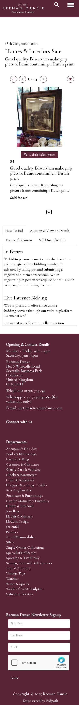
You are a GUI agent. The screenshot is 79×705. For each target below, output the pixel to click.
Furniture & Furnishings (24, 495)
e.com (40, 408)
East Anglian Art (18, 490)
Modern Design (17, 521)
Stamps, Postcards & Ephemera (29, 563)
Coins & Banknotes (20, 480)
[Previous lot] (22, 79)
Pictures (12, 532)
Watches (12, 578)
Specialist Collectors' (21, 552)
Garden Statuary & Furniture (28, 500)
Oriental (12, 526)
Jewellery (13, 511)
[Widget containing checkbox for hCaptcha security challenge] (38, 662)
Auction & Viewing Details (49, 230)
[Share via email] (49, 213)
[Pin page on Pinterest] (33, 213)
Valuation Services (19, 594)
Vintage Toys (15, 573)
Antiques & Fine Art (21, 448)
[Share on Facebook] (16, 213)
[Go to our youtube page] (35, 428)
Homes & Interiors (19, 506)
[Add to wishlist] (70, 79)
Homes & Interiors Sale (33, 51)
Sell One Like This (52, 240)
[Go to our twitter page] (18, 428)
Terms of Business (18, 240)
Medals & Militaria (19, 516)
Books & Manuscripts (21, 454)
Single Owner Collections (25, 547)
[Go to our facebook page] (10, 428)
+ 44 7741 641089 (37, 397)
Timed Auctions (18, 568)
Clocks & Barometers (21, 474)
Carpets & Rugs (17, 459)
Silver (10, 542)
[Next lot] (43, 79)
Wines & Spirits (17, 584)
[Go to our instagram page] (41, 213)
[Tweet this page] (24, 213)
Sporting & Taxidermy (23, 557)
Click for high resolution (41, 154)
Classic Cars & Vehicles (23, 469)
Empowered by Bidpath (40, 700)
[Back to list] (13, 79)
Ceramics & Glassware (22, 464)
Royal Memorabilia (20, 537)
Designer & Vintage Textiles (26, 485)
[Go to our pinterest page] (27, 428)
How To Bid (14, 230)
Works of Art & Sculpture (25, 589)
